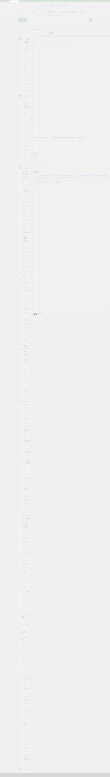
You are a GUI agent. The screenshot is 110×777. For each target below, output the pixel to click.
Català (36, 314)
